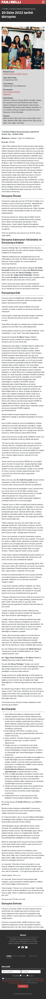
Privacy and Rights (19, 956)
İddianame (7, 94)
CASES (5, 9)
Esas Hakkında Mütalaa (11, 92)
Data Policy (33, 956)
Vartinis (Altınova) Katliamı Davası (23, 9)
